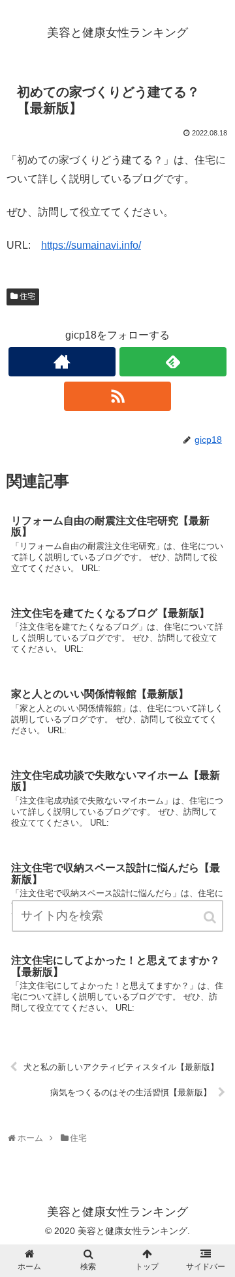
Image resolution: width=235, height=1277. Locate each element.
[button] (210, 917)
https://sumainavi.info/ (91, 245)
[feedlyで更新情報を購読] (172, 361)
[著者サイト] (61, 361)
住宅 (27, 296)
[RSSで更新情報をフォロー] (117, 396)
